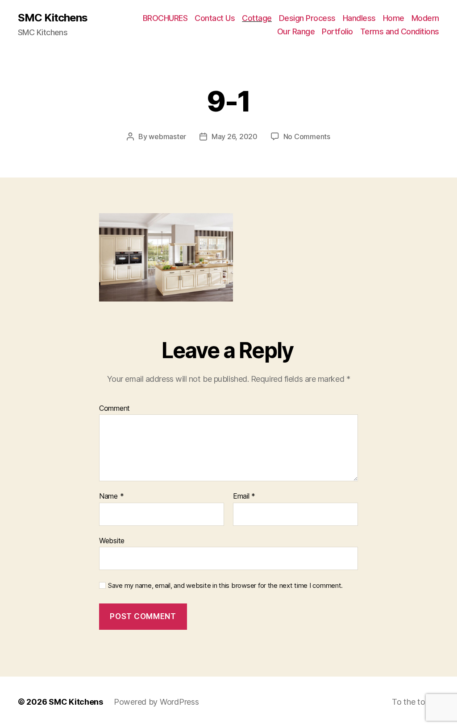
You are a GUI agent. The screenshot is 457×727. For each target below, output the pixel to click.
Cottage (257, 18)
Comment (114, 409)
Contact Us (215, 18)
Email (244, 496)
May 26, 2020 (235, 136)
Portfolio (337, 31)
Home (393, 18)
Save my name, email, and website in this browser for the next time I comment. (225, 586)
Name (111, 496)
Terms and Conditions (399, 31)
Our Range (296, 31)
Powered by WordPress (156, 701)
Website (112, 540)
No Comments (306, 136)
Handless (359, 18)
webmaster (167, 136)
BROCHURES (165, 18)
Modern (425, 18)
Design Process (307, 18)
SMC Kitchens (52, 17)
